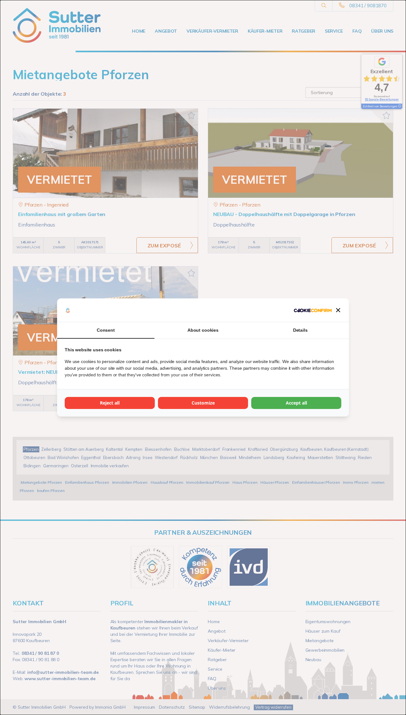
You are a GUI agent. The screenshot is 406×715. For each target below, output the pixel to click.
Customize (203, 403)
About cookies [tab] (203, 330)
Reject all (110, 403)
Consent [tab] (106, 330)
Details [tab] (300, 330)
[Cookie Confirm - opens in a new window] (313, 310)
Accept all (296, 403)
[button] (338, 310)
